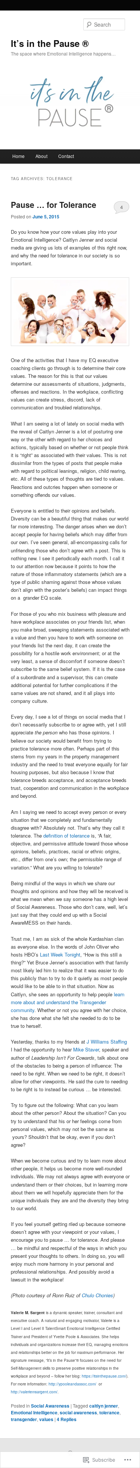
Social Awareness (50, 1405)
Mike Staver (86, 1049)
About (41, 156)
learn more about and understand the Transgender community (67, 1002)
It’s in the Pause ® (50, 43)
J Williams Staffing (107, 1041)
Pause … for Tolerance (53, 204)
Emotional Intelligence (34, 1412)
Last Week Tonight (60, 954)
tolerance (109, 1412)
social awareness (78, 1412)
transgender (24, 1419)
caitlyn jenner (103, 1405)
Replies (67, 1419)
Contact (66, 156)
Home (18, 156)
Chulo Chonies (97, 1295)
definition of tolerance (66, 835)
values (46, 1419)
